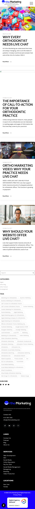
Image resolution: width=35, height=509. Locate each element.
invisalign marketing (21, 329)
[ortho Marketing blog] (17, 442)
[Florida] (17, 487)
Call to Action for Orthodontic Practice (11, 303)
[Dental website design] (17, 455)
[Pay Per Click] (17, 464)
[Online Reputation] (17, 462)
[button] (31, 3)
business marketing (25, 298)
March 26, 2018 (7, 34)
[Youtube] (18, 425)
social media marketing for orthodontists (12, 367)
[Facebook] (5, 425)
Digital (1, 282)
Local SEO (16, 332)
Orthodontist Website (19, 355)
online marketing (24, 335)
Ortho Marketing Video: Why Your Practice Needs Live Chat (18, 170)
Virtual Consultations (6, 370)
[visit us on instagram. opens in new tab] (13, 425)
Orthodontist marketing (24, 353)
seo (27, 358)
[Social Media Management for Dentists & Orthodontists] (17, 460)
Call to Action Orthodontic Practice (10, 306)
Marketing (25, 332)
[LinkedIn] (9, 425)
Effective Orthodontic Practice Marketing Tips (13, 324)
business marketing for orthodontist (11, 300)
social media (20, 361)
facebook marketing (6, 327)
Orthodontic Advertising (7, 341)
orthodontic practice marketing (25, 344)
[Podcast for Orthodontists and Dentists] (17, 440)
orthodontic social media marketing (10, 350)
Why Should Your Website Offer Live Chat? (18, 235)
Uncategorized (4, 289)
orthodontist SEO (5, 355)
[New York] (17, 484)
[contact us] (17, 438)
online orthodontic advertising (9, 338)
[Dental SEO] (17, 458)
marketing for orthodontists (8, 335)
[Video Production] (17, 474)
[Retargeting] (17, 469)
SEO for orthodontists (7, 361)
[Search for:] (33, 273)
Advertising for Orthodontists (9, 298)
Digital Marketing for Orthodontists (10, 321)
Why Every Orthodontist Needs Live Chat (16, 40)
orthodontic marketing (7, 344)
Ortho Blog (3, 284)
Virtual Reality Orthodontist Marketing (11, 373)
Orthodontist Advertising (7, 353)
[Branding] (17, 471)
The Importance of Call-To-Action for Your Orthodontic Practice (18, 108)
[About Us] (17, 445)
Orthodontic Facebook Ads (24, 341)
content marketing (28, 306)
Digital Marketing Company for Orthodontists (13, 318)
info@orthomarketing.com (11, 420)
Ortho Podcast (4, 287)
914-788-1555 (7, 417)
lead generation (5, 332)
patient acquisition (6, 358)
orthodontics (4, 347)
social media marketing (7, 364)
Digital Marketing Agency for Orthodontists (12, 315)
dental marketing (5, 312)
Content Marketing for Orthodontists (11, 309)
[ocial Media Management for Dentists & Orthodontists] (17, 467)
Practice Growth (18, 358)
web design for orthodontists (9, 376)
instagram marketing (6, 329)
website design (25, 376)
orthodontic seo (16, 347)
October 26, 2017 (7, 98)
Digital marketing (18, 312)
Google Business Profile (21, 327)
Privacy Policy (17, 495)
